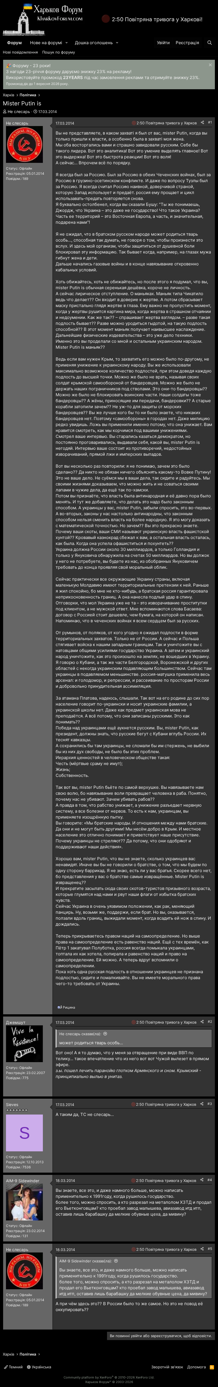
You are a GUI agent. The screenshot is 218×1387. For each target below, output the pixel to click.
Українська (41, 1367)
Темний (15, 1367)
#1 (210, 122)
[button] (67, 42)
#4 (209, 1180)
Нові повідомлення (20, 52)
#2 (210, 1021)
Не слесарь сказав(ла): (80, 1034)
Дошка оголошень (94, 42)
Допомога (196, 1367)
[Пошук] (209, 42)
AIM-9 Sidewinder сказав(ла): (85, 1261)
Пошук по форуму (58, 52)
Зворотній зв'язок (167, 1367)
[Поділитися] (202, 122)
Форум (14, 42)
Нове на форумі (46, 42)
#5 (210, 1249)
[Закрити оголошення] (209, 66)
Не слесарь (19, 111)
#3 (209, 1103)
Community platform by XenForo (109, 1377)
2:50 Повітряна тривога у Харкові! (157, 19)
